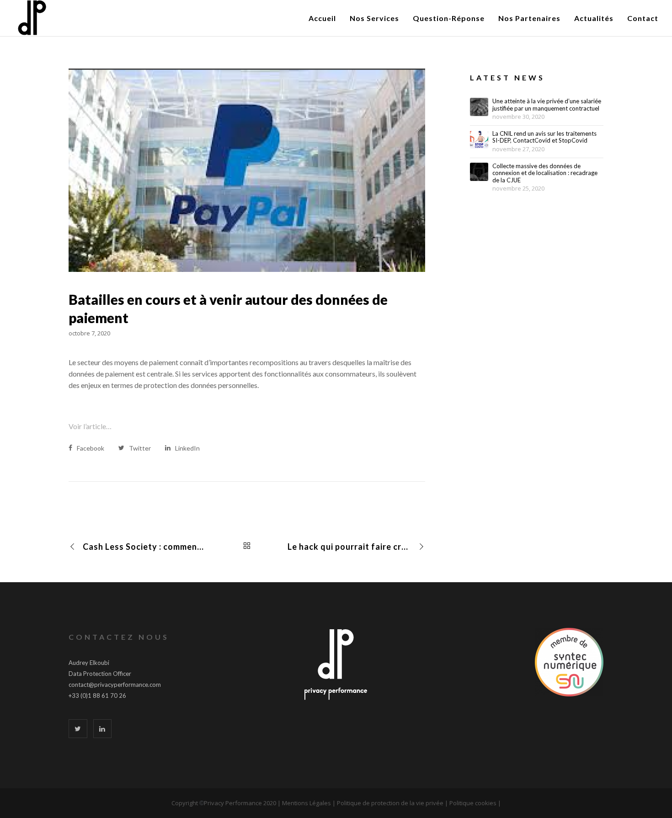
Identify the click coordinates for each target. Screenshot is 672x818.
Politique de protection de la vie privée (390, 803)
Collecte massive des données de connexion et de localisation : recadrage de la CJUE (544, 173)
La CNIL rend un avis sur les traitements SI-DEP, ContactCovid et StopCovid (544, 137)
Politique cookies (472, 803)
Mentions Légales (306, 803)
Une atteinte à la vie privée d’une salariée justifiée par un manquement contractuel (546, 105)
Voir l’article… (90, 426)
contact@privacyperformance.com (115, 684)
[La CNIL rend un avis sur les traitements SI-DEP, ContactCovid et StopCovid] (479, 139)
